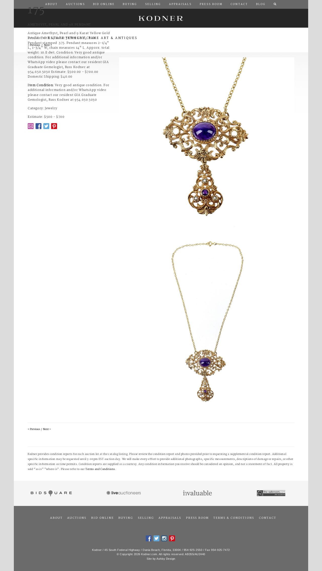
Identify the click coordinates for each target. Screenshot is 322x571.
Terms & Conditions (233, 518)
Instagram (164, 538)
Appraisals (169, 518)
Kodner (161, 18)
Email (31, 126)
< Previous (34, 429)
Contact (267, 518)
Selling (146, 518)
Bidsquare (51, 493)
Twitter (46, 126)
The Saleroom (271, 493)
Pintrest (54, 126)
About (56, 518)
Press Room (197, 518)
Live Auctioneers (124, 493)
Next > (47, 429)
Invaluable (198, 493)
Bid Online (102, 518)
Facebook (38, 126)
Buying (125, 518)
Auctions (76, 518)
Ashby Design (165, 558)
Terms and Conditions (100, 469)
